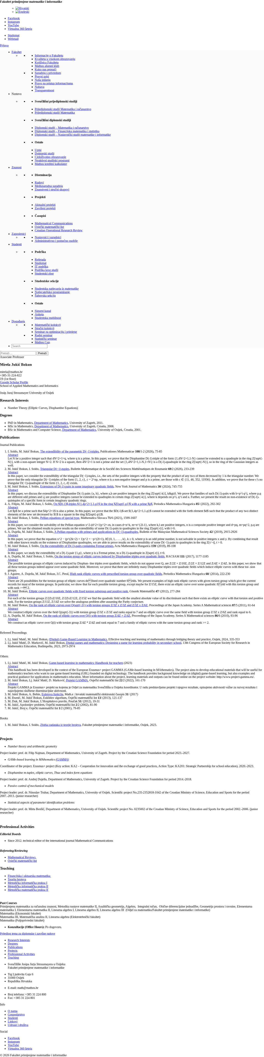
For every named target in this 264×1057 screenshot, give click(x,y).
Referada (40, 259)
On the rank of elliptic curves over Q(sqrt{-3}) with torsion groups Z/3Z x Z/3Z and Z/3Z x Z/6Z (88, 605)
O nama (12, 1011)
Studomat (13, 35)
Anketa (39, 314)
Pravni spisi (42, 76)
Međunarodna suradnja (49, 186)
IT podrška (41, 266)
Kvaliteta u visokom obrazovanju (55, 59)
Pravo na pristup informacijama (54, 83)
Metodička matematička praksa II (28, 889)
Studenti (17, 244)
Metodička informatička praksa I (27, 882)
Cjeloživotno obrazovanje (50, 157)
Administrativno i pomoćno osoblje (56, 240)
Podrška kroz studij (46, 270)
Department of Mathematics (51, 422)
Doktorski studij (44, 153)
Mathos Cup (42, 342)
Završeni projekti (45, 208)
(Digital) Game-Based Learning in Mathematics (78, 639)
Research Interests (19, 940)
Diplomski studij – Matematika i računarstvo (62, 127)
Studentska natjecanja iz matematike (57, 288)
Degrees (13, 943)
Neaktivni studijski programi (52, 160)
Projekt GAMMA (77, 680)
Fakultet (16, 52)
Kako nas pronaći (45, 69)
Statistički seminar (46, 338)
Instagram (14, 21)
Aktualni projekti (45, 204)
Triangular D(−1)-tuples (54, 469)
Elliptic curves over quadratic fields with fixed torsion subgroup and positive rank (78, 591)
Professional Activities (21, 954)
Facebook (14, 18)
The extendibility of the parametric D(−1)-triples (69, 451)
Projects (12, 950)
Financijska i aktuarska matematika (29, 876)
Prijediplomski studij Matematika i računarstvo (63, 109)
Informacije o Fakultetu (49, 55)
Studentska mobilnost (48, 317)
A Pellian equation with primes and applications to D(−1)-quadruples (96, 531)
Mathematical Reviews (22, 857)
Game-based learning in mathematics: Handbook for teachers (86, 663)
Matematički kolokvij (48, 324)
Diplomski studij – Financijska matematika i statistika (67, 131)
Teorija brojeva (17, 879)
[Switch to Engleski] (22, 11)
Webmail (13, 38)
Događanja (18, 321)
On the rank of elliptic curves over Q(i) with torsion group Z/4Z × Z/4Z (86, 615)
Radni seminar (43, 335)
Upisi (38, 150)
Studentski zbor (44, 273)
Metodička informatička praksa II (28, 886)
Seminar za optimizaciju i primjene (56, 331)
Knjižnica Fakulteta (47, 62)
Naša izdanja (42, 80)
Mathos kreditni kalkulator (51, 164)
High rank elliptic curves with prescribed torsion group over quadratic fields (116, 573)
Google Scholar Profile (14, 382)
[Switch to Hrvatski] (22, 8)
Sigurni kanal (43, 311)
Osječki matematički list (49, 226)
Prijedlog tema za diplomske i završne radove (27, 933)
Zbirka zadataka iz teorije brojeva (60, 724)
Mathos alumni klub (47, 66)
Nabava (39, 86)
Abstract (13, 455)
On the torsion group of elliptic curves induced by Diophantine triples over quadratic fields (109, 556)
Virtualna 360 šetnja (20, 28)
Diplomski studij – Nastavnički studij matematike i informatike (73, 134)
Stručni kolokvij (44, 328)
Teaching (13, 957)
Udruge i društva (18, 1025)
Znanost (16, 167)
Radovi (39, 182)
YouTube (13, 25)
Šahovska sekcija (45, 295)
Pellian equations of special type (59, 517)
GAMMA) (63, 759)
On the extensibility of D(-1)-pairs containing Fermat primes (76, 546)
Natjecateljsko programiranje (52, 292)
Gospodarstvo (16, 1014)
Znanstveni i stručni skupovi (52, 189)
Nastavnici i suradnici (48, 237)
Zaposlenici (19, 233)
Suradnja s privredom (48, 73)
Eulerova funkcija (52, 694)
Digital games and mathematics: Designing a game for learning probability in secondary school (123, 642)
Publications (15, 947)
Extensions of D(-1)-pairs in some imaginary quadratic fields (77, 486)
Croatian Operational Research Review (59, 230)
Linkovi (12, 1021)
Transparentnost (44, 90)
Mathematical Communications (54, 223)
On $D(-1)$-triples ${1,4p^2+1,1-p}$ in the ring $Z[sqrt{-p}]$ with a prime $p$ (103, 504)
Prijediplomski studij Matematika (55, 112)
